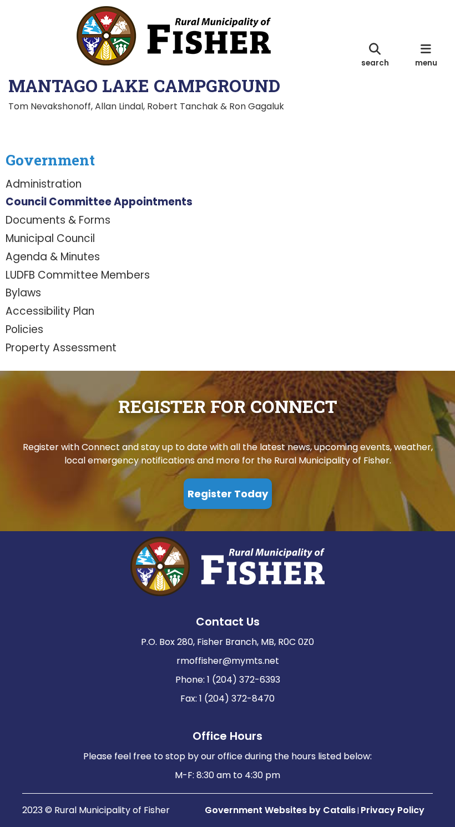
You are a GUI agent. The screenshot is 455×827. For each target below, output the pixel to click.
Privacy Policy (392, 810)
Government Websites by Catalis (280, 810)
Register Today (228, 494)
